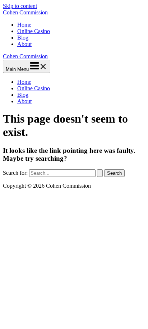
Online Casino (33, 31)
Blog (22, 38)
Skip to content (20, 6)
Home (24, 25)
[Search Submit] (100, 173)
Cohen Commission (25, 12)
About (24, 44)
